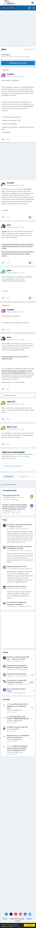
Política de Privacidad (17, 919)
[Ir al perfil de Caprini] (4, 525)
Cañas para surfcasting (21, 56)
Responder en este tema (18, 63)
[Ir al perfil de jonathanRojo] (4, 547)
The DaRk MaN (14, 729)
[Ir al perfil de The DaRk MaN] (4, 728)
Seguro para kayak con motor (16, 566)
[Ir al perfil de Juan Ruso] (31, 505)
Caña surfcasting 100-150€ (11, 495)
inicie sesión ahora (19, 456)
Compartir (9, 476)
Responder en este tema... (14, 466)
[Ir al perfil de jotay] (4, 226)
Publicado (15, 76)
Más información (18, 926)
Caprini (12, 528)
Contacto (29, 919)
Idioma (4, 919)
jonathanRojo (14, 550)
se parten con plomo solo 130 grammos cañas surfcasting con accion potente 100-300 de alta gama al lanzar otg (14, 507)
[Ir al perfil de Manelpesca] (4, 603)
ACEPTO (29, 925)
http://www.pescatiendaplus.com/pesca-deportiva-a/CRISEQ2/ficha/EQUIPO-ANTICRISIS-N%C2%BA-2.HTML (18, 246)
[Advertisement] (18, 29)
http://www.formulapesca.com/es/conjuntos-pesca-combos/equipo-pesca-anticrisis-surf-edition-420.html (18, 254)
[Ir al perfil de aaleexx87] (4, 403)
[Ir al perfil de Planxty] (31, 496)
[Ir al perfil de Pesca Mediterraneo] (4, 705)
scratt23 (7, 497)
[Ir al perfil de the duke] (4, 184)
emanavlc (10, 693)
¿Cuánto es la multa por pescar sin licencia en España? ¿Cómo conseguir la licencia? (17, 748)
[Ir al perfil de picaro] (4, 587)
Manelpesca (13, 606)
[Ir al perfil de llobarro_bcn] (4, 428)
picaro (12, 588)
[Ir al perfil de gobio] (4, 272)
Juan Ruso (8, 511)
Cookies (18, 921)
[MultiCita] (3, 139)
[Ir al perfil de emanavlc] (4, 689)
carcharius (10, 684)
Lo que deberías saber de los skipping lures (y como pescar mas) (17, 706)
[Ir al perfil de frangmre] (4, 75)
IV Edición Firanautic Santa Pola (17, 727)
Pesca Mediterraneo (16, 710)
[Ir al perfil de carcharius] (4, 681)
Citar (7, 139)
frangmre (7, 55)
